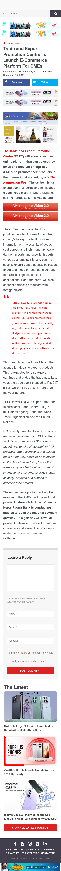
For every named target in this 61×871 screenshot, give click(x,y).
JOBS (30, 849)
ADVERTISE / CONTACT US (40, 853)
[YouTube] (22, 843)
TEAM (22, 849)
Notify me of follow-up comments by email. (30, 652)
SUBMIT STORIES (44, 849)
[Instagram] (30, 843)
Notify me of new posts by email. (29, 661)
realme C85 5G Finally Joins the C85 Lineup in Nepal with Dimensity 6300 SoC (30, 817)
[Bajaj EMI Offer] (30, 867)
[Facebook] (15, 843)
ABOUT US (11, 849)
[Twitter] (37, 843)
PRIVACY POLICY (15, 853)
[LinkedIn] (45, 843)
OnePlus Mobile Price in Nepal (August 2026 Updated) (29, 772)
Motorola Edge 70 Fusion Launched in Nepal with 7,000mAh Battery (28, 728)
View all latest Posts (30, 828)
